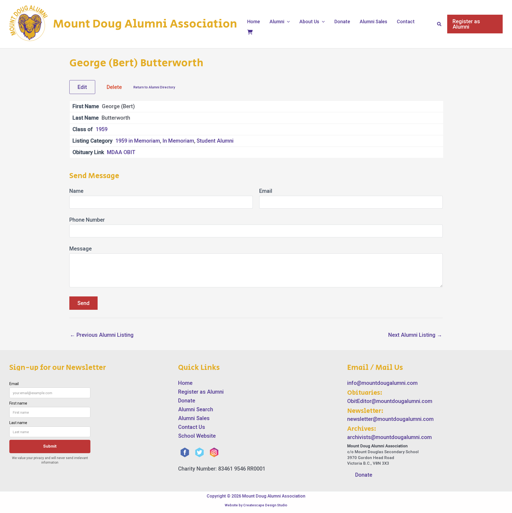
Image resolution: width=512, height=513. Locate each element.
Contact (406, 21)
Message (80, 248)
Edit (82, 87)
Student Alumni (215, 141)
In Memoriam (178, 141)
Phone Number (87, 220)
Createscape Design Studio (265, 505)
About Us (309, 21)
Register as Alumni (201, 392)
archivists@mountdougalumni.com (389, 437)
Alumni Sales (373, 21)
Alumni (277, 21)
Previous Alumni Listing (102, 335)
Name (76, 191)
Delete (114, 87)
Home (253, 21)
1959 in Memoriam (137, 141)
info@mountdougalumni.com (382, 383)
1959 (101, 129)
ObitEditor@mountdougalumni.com (389, 401)
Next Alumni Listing (415, 335)
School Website (197, 436)
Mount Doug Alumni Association (145, 24)
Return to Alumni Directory (154, 87)
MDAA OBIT (121, 152)
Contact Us (191, 427)
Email (265, 191)
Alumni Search (195, 409)
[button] (287, 22)
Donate (342, 21)
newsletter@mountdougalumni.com (390, 419)
